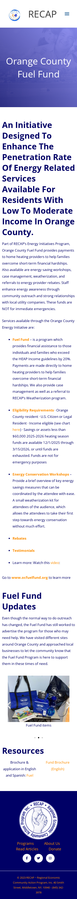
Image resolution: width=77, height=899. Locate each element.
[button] (8, 705)
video (55, 562)
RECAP (42, 13)
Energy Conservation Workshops (41, 474)
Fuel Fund (21, 339)
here (16, 429)
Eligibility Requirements (33, 410)
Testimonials (23, 550)
